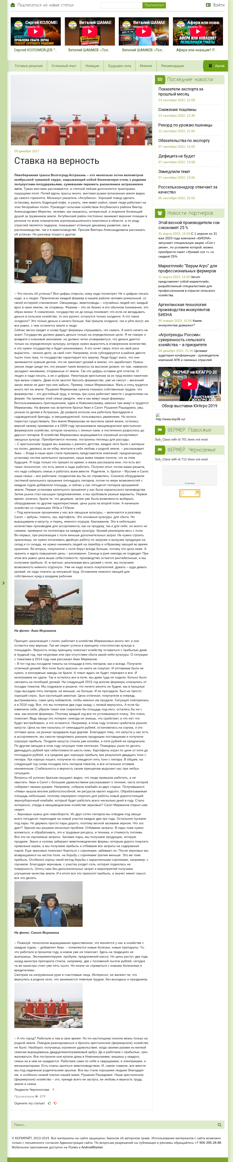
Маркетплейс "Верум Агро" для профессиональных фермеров (187, 268)
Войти (218, 5)
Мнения (146, 66)
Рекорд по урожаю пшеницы (185, 125)
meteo (190, 483)
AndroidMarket (92, 1147)
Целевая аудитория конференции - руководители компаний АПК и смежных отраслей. (188, 355)
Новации (92, 66)
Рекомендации (172, 66)
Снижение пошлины (177, 109)
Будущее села (119, 66)
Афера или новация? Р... (196, 50)
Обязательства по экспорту (184, 140)
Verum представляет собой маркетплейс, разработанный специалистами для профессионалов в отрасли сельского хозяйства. (186, 286)
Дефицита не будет (176, 156)
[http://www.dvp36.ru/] (172, 417)
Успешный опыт (63, 66)
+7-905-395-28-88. (208, 1142)
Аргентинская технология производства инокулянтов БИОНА (184, 309)
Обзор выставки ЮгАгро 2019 (189, 405)
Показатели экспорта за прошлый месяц (180, 91)
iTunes (73, 1147)
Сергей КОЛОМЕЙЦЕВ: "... (35, 50)
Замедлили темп (174, 171)
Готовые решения (29, 66)
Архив (219, 66)
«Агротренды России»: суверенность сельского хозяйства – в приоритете (182, 339)
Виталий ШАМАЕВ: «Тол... (89, 50)
